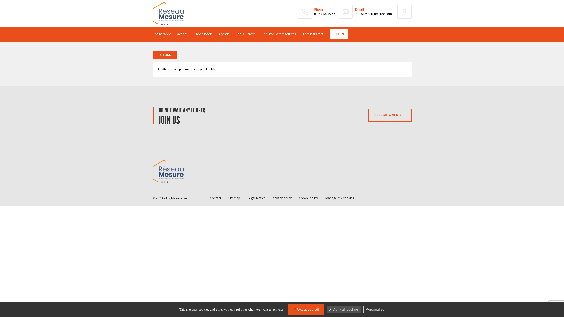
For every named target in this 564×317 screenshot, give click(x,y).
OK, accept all (307, 309)
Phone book (203, 34)
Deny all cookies (345, 309)
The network (162, 34)
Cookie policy (308, 198)
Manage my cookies (339, 198)
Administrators (313, 34)
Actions (182, 34)
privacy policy (282, 198)
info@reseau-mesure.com (373, 14)
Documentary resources (279, 34)
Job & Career (245, 34)
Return (165, 55)
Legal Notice (256, 198)
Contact (215, 198)
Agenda (223, 34)
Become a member (389, 115)
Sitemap (234, 198)
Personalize (375, 309)
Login (339, 34)
